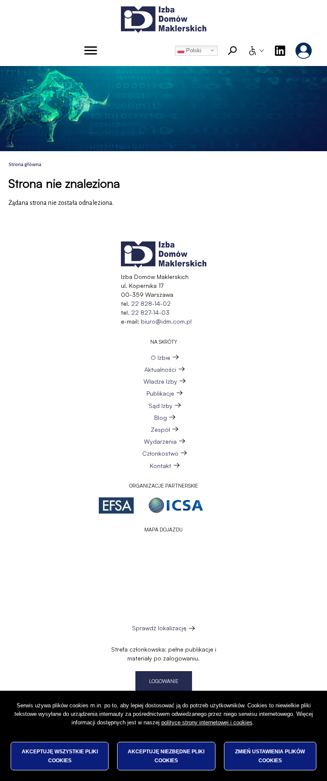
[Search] (232, 50)
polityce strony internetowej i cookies (206, 722)
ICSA (176, 505)
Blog (160, 417)
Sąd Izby (160, 405)
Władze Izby (160, 381)
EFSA (116, 505)
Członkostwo (160, 453)
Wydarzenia (160, 441)
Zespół (160, 429)
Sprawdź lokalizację (159, 628)
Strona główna (25, 164)
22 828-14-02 (151, 303)
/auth (303, 50)
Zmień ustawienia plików (270, 756)
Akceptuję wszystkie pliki (60, 756)
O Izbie (160, 357)
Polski (192, 50)
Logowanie (163, 681)
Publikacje (160, 393)
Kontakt (160, 465)
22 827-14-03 (150, 312)
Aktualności (160, 369)
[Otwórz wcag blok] (255, 50)
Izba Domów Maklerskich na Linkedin (280, 51)
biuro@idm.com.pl (166, 321)
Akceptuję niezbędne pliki (166, 756)
